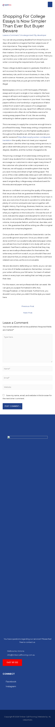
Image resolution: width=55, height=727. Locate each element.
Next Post (27, 313)
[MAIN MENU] (50, 4)
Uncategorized (26, 35)
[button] (12, 662)
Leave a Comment (11, 35)
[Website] (27, 388)
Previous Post (27, 306)
